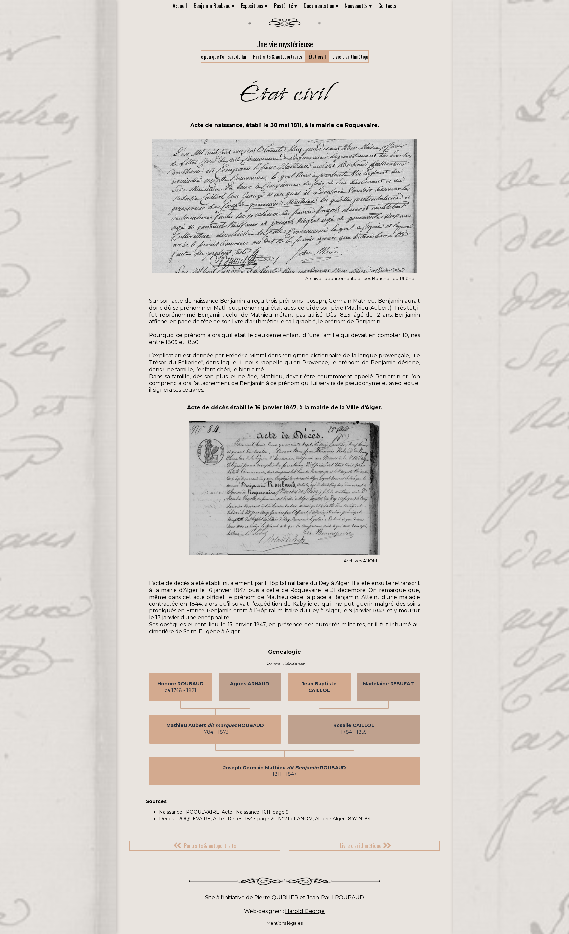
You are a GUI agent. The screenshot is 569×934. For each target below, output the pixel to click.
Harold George (305, 911)
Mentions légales (284, 923)
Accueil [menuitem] (180, 6)
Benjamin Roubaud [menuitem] (214, 6)
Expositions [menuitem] (254, 6)
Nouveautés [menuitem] (358, 6)
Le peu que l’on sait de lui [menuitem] (222, 56)
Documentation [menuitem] (321, 6)
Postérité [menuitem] (285, 6)
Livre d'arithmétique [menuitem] (351, 56)
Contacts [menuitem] (387, 6)
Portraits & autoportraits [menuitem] (277, 56)
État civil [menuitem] (317, 56)
